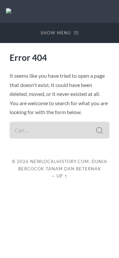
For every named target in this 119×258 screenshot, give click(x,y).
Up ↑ (62, 176)
